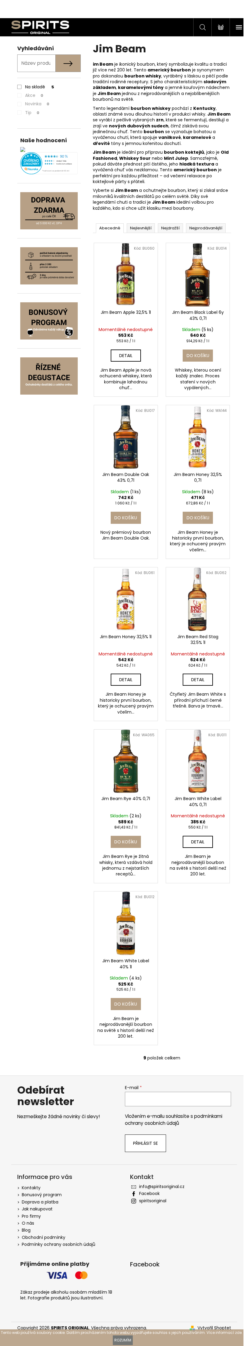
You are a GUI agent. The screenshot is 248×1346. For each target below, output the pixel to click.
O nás (28, 1223)
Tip (32, 113)
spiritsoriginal (152, 1201)
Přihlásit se (145, 1143)
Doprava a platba (40, 1202)
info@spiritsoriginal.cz (161, 1186)
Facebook (149, 1193)
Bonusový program (42, 1195)
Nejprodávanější (205, 228)
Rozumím (122, 1340)
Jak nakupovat (37, 1209)
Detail (125, 356)
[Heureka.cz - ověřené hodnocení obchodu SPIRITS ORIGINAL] (49, 163)
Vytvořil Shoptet (214, 1328)
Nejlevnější (141, 228)
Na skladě (39, 87)
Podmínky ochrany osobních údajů (58, 1244)
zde (238, 1332)
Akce (34, 95)
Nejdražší (170, 228)
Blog (26, 1230)
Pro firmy (31, 1216)
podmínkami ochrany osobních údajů (173, 1119)
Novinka (37, 104)
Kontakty (31, 1188)
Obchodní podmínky (43, 1237)
